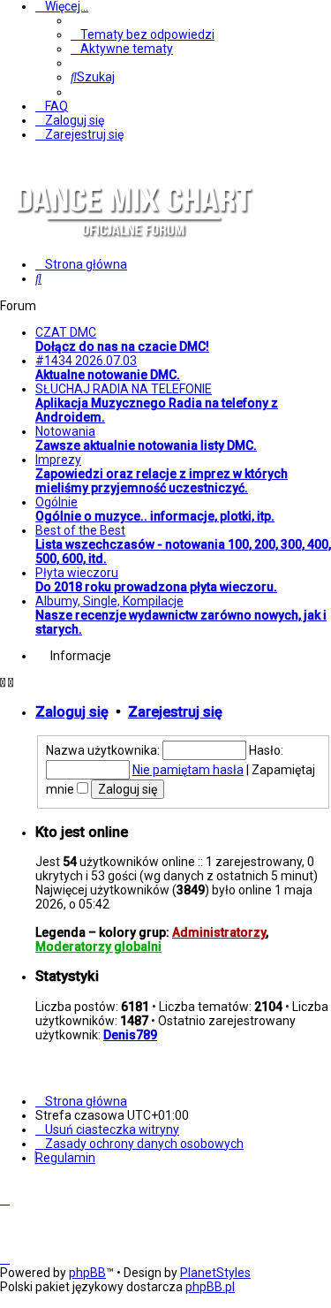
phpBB (87, 1273)
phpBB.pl (210, 1287)
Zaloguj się (72, 711)
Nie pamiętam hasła (188, 770)
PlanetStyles (215, 1273)
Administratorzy (219, 932)
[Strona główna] (132, 251)
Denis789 (130, 1035)
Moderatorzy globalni (98, 946)
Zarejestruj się (175, 711)
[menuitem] (142, 34)
